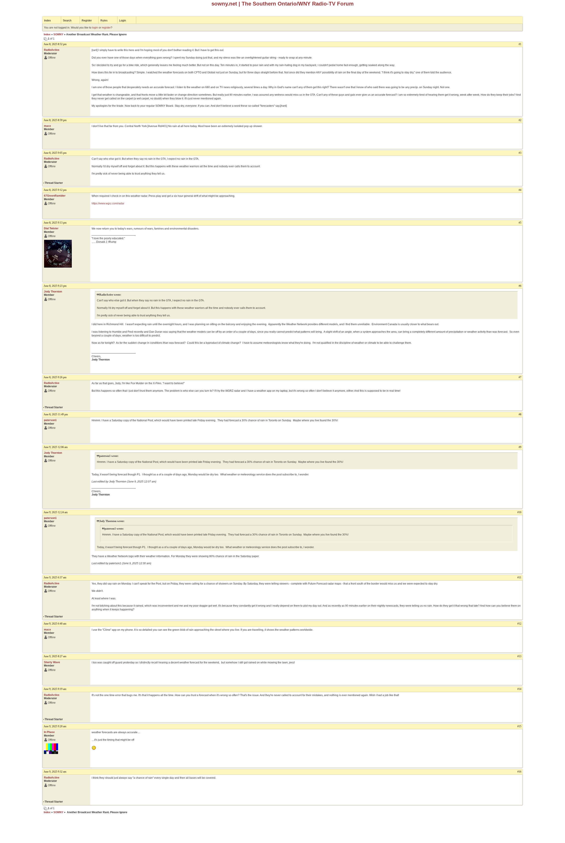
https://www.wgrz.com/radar (108, 203)
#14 (519, 689)
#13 (519, 656)
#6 (520, 285)
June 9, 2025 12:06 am (56, 447)
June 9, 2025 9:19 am (55, 689)
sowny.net (224, 4)
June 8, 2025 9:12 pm (55, 190)
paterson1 (50, 420)
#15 (519, 726)
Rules (103, 20)
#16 (519, 771)
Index (47, 20)
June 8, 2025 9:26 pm (55, 377)
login (95, 27)
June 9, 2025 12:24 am (56, 512)
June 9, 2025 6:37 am (55, 577)
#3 (520, 152)
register (106, 27)
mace (47, 125)
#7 (520, 377)
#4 (520, 190)
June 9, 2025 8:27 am (55, 656)
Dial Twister (51, 228)
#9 (520, 447)
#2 (520, 120)
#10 (519, 512)
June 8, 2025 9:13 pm (55, 222)
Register (87, 20)
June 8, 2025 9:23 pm (55, 285)
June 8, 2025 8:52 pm (55, 44)
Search (67, 20)
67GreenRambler (55, 195)
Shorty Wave (52, 662)
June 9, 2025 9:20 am (55, 726)
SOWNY (58, 34)
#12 (519, 623)
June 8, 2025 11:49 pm (56, 414)
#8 (520, 414)
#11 (519, 577)
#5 (520, 222)
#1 (520, 44)
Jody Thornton (53, 291)
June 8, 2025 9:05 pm (55, 152)
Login (122, 20)
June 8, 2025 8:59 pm (55, 120)
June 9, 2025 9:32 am (55, 771)
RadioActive (51, 49)
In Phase (49, 732)
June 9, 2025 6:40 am (55, 623)
